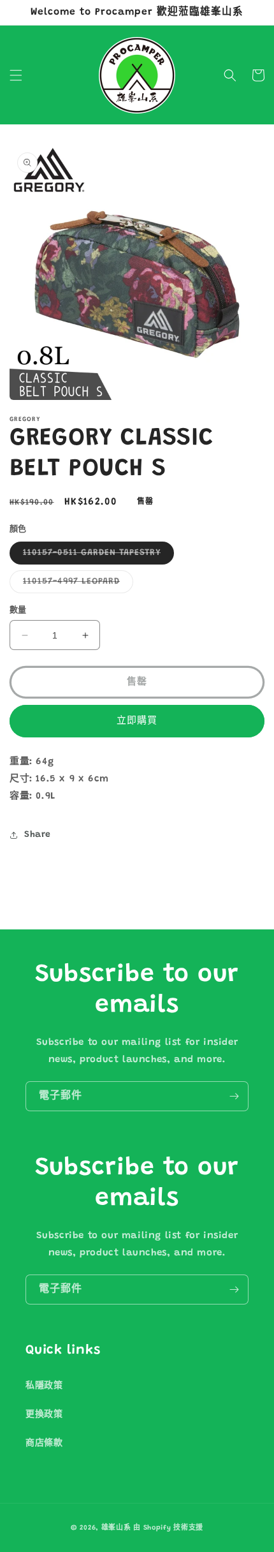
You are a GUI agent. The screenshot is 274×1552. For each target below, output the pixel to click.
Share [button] (37, 835)
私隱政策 (43, 1386)
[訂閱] (234, 1096)
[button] (16, 75)
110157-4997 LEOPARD (76, 585)
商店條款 (43, 1443)
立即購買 (137, 721)
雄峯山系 (116, 1528)
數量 (18, 610)
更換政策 (43, 1414)
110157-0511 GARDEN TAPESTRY (96, 556)
